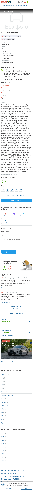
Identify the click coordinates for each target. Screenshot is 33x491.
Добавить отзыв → (16, 200)
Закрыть (26, 488)
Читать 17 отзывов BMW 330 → (16, 195)
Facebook (3, 190)
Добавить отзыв (17, 313)
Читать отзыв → (6, 288)
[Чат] (19, 2)
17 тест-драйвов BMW (8, 362)
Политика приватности (8, 473)
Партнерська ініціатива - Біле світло (13, 470)
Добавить (9, 252)
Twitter (7, 190)
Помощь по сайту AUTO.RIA (10, 479)
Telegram (16, 190)
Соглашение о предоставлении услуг (13, 476)
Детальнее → (10, 488)
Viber (12, 190)
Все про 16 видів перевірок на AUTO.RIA (16, 5)
